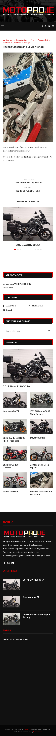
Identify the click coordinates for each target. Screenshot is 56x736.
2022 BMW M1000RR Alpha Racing (40, 412)
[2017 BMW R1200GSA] (28, 224)
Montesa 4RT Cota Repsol (39, 466)
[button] (6, 97)
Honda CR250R (10, 491)
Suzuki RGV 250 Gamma (11, 466)
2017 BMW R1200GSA (28, 244)
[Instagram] (45, 26)
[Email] (49, 26)
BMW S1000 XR (37, 438)
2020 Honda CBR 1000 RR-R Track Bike (14, 439)
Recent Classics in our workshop (41, 493)
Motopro (27, 729)
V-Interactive (37, 732)
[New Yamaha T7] (11, 601)
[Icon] (28, 366)
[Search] (53, 26)
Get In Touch (8, 287)
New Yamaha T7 (11, 411)
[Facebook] (42, 26)
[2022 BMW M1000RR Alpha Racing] (11, 619)
